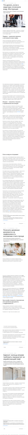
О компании (3, 434)
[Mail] (2, 1)
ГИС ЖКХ (18, 111)
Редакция (9, 434)
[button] (14, 21)
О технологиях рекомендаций (22, 434)
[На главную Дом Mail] (4, 1)
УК (20, 384)
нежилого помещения (11, 296)
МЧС (9, 210)
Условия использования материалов (14, 434)
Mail (1, 434)
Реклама (6, 434)
